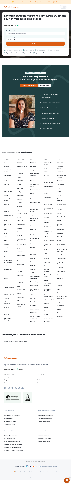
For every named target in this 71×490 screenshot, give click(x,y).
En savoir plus (44, 85)
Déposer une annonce (29, 85)
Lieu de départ (10, 31)
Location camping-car (18, 15)
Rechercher (35, 44)
